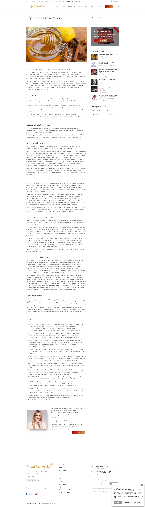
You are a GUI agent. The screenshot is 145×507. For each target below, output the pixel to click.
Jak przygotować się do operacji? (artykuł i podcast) (107, 63)
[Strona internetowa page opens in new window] (118, 1)
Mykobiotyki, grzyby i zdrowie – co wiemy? (108, 55)
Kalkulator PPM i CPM (35, 487)
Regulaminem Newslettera (103, 491)
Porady (105, 58)
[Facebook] (29, 480)
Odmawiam (126, 502)
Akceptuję (117, 502)
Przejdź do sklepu (100, 40)
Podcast (101, 65)
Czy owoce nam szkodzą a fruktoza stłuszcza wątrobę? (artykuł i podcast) (108, 71)
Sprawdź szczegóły (137, 502)
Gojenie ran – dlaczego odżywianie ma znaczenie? (109, 87)
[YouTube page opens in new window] (116, 1)
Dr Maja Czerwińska (35, 503)
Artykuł (100, 58)
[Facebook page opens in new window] (114, 1)
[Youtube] (32, 480)
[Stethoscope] (38, 480)
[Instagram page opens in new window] (111, 1)
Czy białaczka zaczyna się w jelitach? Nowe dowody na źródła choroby (108, 96)
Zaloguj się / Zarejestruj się (73, 1)
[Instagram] (27, 480)
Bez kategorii (106, 98)
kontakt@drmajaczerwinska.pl (102, 466)
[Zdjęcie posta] (94, 57)
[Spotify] (35, 480)
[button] (142, 485)
